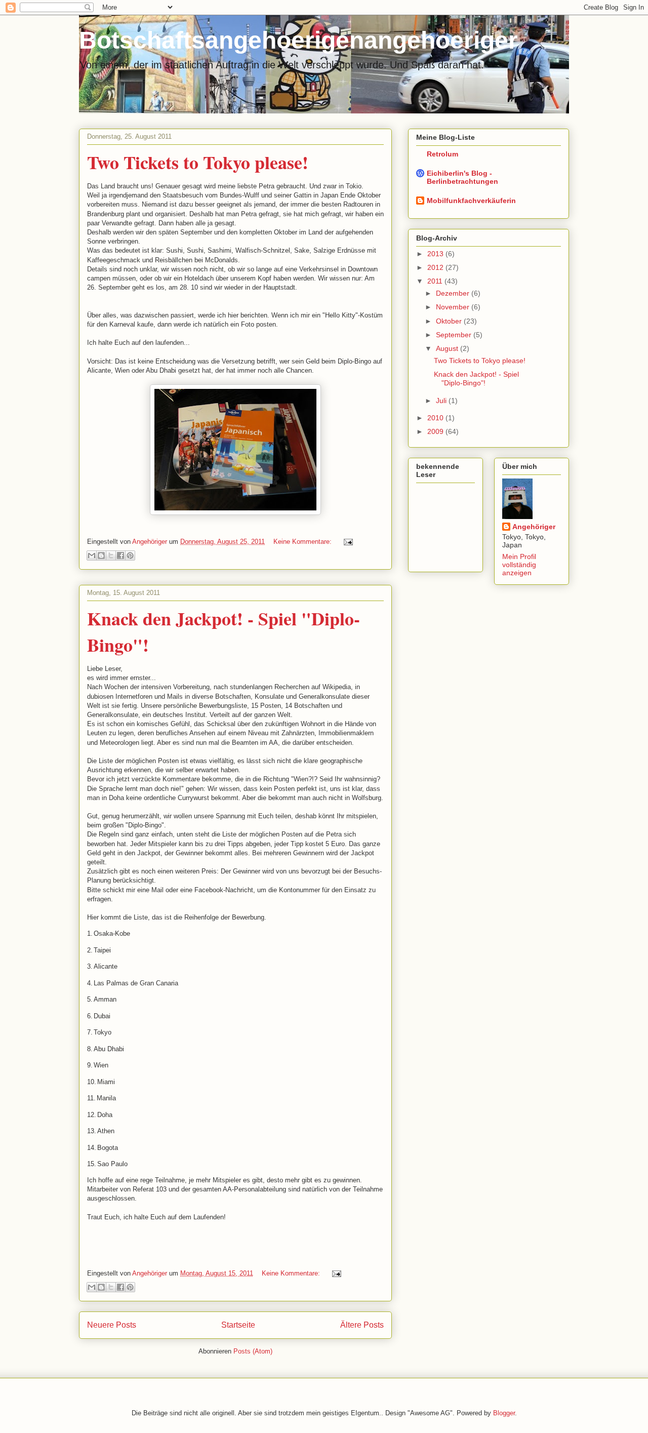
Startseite (238, 1325)
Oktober (450, 321)
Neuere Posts (111, 1325)
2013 (436, 254)
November (453, 307)
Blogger (504, 1413)
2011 (435, 281)
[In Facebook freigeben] (120, 555)
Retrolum (442, 154)
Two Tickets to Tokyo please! (197, 162)
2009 (436, 431)
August (448, 348)
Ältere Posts (362, 1325)
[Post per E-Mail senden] (346, 541)
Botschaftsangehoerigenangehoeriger (298, 40)
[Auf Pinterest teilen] (130, 555)
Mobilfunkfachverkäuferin (471, 200)
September (454, 335)
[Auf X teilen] (111, 555)
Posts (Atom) (252, 1351)
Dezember (453, 293)
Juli (442, 400)
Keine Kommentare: (303, 541)
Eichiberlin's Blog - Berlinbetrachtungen (462, 177)
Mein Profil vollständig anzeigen (519, 564)
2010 (436, 418)
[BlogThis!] (101, 555)
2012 (436, 267)
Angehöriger (533, 527)
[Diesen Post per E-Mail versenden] (92, 555)
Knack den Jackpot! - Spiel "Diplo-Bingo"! (476, 378)
